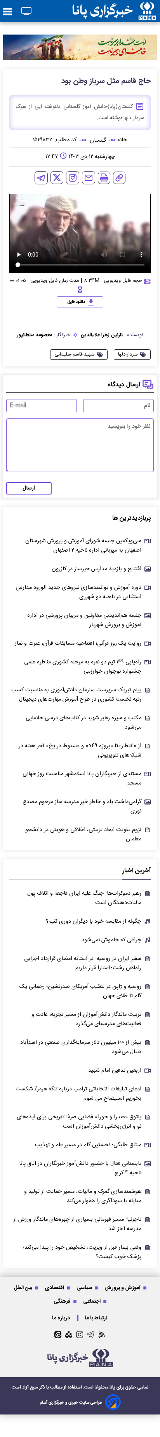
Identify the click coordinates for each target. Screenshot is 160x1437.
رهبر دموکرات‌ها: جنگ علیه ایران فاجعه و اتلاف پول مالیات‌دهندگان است (84, 898)
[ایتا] (58, 1334)
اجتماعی (92, 1301)
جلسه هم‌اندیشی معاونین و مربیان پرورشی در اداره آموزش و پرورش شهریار (84, 620)
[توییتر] (56, 177)
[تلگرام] (41, 177)
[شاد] (69, 1334)
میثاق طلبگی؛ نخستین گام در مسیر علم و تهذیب (88, 1145)
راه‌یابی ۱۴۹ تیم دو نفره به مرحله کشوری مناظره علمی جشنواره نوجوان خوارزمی (82, 667)
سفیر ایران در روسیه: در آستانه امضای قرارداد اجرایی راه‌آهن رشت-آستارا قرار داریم (82, 963)
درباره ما (61, 1318)
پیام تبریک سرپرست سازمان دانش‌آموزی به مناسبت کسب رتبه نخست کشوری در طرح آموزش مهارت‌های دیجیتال (76, 695)
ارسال (29, 488)
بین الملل (23, 1287)
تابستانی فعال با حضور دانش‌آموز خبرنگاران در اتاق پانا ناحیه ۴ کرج (80, 1168)
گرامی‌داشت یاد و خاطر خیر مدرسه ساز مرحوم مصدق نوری (82, 806)
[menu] (7, 12)
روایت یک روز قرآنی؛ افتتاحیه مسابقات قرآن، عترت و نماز (78, 643)
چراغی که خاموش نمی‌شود (111, 940)
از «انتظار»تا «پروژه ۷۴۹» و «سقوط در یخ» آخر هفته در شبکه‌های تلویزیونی (80, 750)
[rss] (102, 1334)
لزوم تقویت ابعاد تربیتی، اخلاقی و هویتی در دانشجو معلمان (83, 834)
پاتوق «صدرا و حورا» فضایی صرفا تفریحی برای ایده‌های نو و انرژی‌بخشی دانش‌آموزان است (79, 1121)
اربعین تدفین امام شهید (114, 1070)
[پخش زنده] (26, 11)
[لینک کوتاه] (119, 178)
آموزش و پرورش (123, 1287)
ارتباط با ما (96, 1318)
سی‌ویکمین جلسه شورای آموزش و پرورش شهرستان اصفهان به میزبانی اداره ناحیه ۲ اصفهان (83, 545)
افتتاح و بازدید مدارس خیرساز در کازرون (96, 569)
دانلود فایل (76, 302)
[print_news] (104, 178)
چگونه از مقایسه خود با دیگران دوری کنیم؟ (93, 921)
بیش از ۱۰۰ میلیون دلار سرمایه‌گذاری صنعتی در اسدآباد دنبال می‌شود (80, 1047)
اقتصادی (55, 1287)
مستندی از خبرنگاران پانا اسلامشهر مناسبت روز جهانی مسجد (82, 778)
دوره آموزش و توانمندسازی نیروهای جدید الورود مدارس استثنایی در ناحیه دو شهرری (78, 592)
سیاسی (85, 1287)
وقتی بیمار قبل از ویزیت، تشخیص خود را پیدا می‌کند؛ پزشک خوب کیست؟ (82, 1252)
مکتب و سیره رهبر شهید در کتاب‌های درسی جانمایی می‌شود (83, 722)
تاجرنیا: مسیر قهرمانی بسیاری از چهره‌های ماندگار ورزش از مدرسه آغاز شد (77, 1224)
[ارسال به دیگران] (88, 177)
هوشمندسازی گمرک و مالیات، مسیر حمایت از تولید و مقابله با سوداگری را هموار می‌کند (82, 1196)
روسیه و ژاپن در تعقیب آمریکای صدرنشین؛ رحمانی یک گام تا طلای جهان (80, 991)
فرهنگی (63, 1301)
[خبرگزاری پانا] (114, 11)
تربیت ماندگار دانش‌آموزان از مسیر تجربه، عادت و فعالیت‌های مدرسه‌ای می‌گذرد (86, 1019)
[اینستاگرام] (72, 177)
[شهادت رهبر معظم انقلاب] (80, 47)
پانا (112, 1387)
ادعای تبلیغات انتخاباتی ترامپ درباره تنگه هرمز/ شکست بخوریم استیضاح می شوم (78, 1094)
